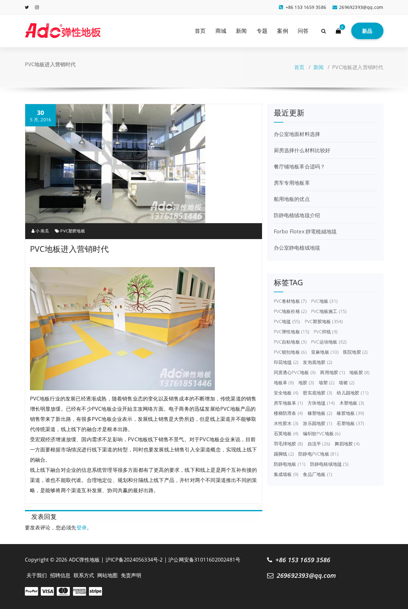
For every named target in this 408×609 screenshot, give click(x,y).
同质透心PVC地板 (295, 372)
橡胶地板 (350, 413)
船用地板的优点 (292, 198)
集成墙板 (286, 474)
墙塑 (326, 382)
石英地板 (286, 433)
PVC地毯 (287, 321)
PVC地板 (324, 301)
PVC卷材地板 (290, 301)
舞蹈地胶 (347, 443)
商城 (220, 30)
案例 (282, 30)
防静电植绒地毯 (329, 464)
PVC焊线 (326, 331)
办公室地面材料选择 (297, 134)
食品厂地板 (317, 474)
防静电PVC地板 (318, 454)
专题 (262, 30)
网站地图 (107, 575)
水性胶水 (286, 423)
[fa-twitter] (27, 7)
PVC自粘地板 (290, 341)
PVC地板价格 (290, 311)
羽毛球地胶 (288, 443)
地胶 (306, 382)
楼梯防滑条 (288, 413)
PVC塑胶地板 (72, 231)
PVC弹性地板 (291, 331)
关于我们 (36, 575)
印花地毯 (286, 362)
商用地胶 (332, 372)
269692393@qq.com (306, 575)
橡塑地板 (320, 413)
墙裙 (346, 382)
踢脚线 (284, 454)
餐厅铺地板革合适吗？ (299, 166)
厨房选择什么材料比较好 (302, 150)
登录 (81, 527)
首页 (200, 30)
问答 (303, 30)
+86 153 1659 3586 (302, 560)
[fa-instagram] (37, 7)
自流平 (319, 443)
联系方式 (84, 575)
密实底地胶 (317, 392)
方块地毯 (321, 403)
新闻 (241, 30)
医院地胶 (355, 352)
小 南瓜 (41, 231)
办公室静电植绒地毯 (297, 247)
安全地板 (286, 392)
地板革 (284, 382)
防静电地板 (290, 464)
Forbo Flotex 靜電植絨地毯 (305, 231)
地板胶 (359, 372)
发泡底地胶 (317, 362)
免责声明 (131, 575)
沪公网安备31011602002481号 (204, 559)
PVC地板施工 (328, 311)
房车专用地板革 (292, 182)
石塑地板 (350, 423)
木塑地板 (351, 403)
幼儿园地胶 (352, 392)
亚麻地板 (325, 352)
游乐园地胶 (317, 423)
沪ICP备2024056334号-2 (134, 559)
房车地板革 (288, 403)
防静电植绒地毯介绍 (297, 215)
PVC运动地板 (328, 341)
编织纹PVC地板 (321, 433)
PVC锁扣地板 (290, 352)
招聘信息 (60, 575)
